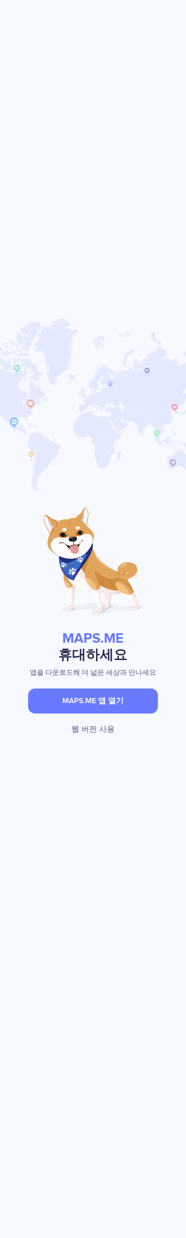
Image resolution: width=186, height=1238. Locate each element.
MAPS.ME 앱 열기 (93, 700)
